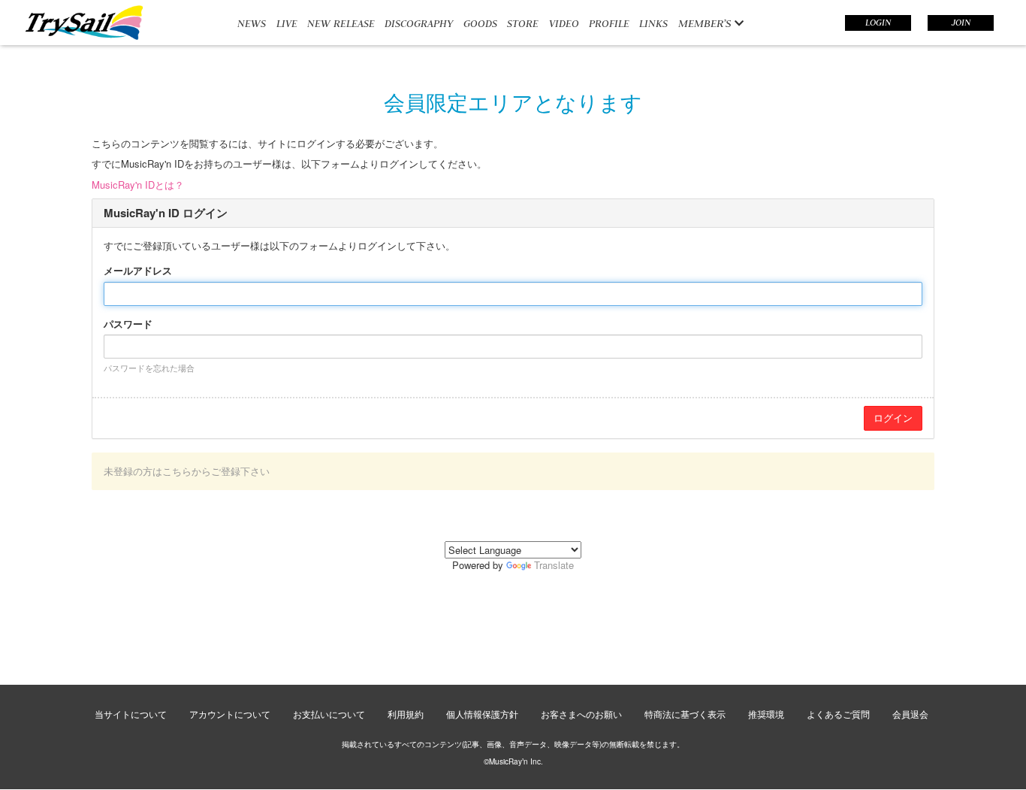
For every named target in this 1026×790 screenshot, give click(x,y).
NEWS (251, 23)
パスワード (128, 324)
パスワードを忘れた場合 (149, 368)
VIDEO (564, 23)
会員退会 (910, 713)
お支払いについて (329, 713)
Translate (554, 565)
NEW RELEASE (341, 23)
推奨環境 (766, 713)
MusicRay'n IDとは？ (138, 184)
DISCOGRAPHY (419, 23)
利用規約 (406, 713)
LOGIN (878, 23)
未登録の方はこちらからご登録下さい (187, 471)
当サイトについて (131, 713)
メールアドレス (138, 270)
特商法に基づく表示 (685, 713)
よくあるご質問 (838, 713)
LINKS (653, 23)
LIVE (286, 23)
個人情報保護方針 (482, 713)
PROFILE (609, 23)
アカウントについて (229, 713)
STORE (523, 23)
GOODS (480, 23)
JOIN (961, 23)
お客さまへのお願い (581, 713)
